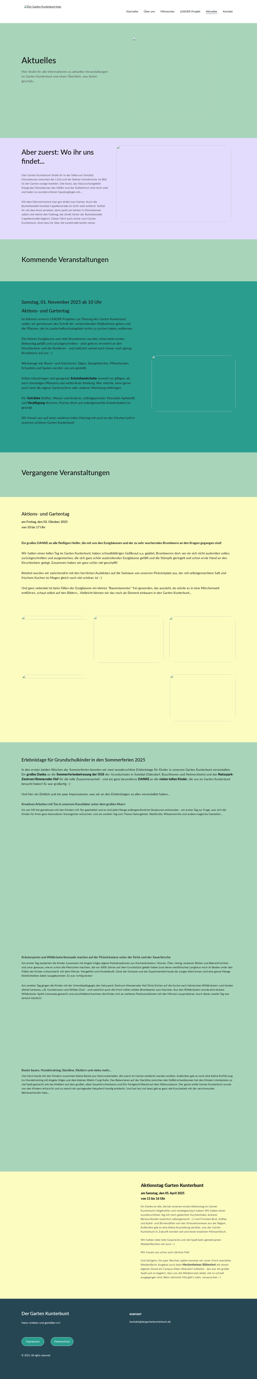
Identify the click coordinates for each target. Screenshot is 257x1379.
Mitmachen (167, 11)
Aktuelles (211, 11)
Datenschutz (62, 1341)
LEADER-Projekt (190, 11)
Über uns (149, 11)
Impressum (33, 1341)
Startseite (132, 11)
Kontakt (228, 11)
